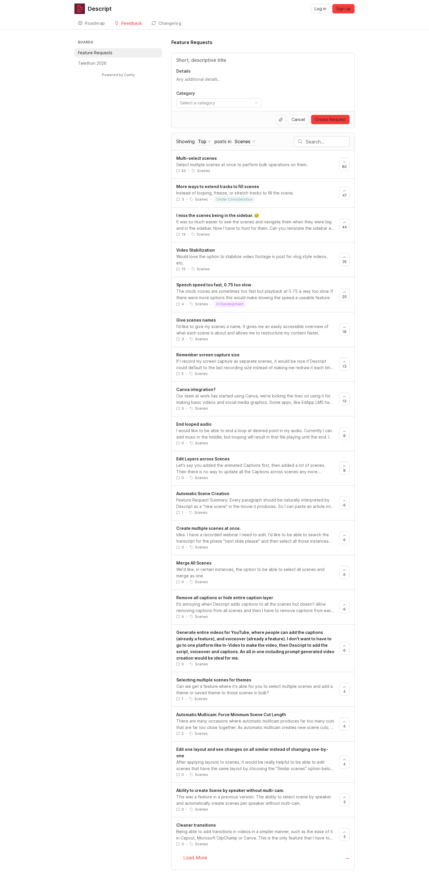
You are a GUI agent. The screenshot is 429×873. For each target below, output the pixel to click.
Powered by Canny (118, 75)
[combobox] (218, 103)
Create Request (330, 119)
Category (185, 93)
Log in (320, 8)
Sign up (343, 8)
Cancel (298, 119)
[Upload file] (280, 119)
